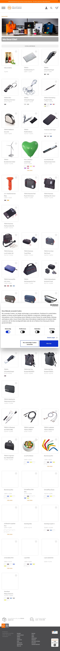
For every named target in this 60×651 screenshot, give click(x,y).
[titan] (11, 286)
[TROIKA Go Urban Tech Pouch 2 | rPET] (30, 299)
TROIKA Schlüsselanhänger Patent (29, 100)
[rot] (28, 166)
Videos (18, 636)
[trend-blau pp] (11, 530)
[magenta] (28, 168)
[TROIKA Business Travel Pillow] (30, 240)
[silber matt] (25, 104)
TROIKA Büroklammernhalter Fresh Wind (9, 162)
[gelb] (31, 166)
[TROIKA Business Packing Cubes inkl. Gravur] (10, 213)
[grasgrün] (34, 496)
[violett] (25, 168)
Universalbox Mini (9, 557)
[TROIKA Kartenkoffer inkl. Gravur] (10, 269)
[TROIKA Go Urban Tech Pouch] (50, 240)
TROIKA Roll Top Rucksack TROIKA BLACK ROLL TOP (48, 371)
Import (18, 638)
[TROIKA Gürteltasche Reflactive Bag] (50, 299)
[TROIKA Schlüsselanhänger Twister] (50, 57)
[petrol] (31, 496)
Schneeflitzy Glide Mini (29, 490)
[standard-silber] (48, 498)
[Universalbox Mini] (10, 547)
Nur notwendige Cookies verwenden (29, 343)
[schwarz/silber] (45, 74)
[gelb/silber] (45, 106)
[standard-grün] (25, 464)
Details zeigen (51, 337)
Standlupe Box (28, 523)
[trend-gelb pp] (14, 530)
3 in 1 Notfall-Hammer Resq (10, 195)
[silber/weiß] (48, 106)
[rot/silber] (54, 104)
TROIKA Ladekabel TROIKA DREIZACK (49, 428)
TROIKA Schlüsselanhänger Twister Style (9, 371)
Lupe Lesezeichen (48, 557)
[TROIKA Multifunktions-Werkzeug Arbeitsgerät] (30, 119)
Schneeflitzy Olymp (49, 489)
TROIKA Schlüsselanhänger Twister (49, 70)
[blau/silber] (51, 104)
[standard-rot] (34, 462)
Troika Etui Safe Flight (50, 129)
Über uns (19, 645)
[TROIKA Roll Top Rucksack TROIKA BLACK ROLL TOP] (50, 359)
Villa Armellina (8, 67)
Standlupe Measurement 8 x (8, 592)
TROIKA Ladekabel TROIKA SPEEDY (29, 428)
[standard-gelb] (31, 462)
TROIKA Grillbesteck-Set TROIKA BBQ (9, 428)
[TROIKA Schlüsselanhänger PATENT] (30, 87)
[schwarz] (45, 104)
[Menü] (57, 639)
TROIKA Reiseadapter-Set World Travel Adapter (50, 281)
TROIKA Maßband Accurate (9, 130)
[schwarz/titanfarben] (5, 104)
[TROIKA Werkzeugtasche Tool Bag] (30, 269)
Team (33, 635)
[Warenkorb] (56, 8)
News (33, 636)
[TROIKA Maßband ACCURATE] (10, 119)
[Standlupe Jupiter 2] (50, 513)
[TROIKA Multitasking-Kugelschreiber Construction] (50, 87)
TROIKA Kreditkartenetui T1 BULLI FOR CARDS (29, 70)
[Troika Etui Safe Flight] (50, 119)
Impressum (19, 642)
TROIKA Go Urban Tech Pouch (49, 252)
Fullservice (19, 639)
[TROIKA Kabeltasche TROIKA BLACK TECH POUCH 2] (10, 389)
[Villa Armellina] (10, 57)
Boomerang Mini (48, 455)
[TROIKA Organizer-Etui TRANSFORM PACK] (10, 445)
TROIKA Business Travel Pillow (28, 252)
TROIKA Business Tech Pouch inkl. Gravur (30, 195)
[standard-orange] (48, 464)
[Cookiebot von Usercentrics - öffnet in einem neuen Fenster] (51, 305)
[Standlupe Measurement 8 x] (10, 581)
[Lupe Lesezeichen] (50, 547)
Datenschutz (20, 644)
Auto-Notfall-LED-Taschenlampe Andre (49, 161)
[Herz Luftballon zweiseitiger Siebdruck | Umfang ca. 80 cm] (30, 149)
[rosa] (34, 166)
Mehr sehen (29, 170)
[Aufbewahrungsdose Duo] (10, 513)
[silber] (48, 104)
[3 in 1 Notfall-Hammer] (10, 183)
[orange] (8, 200)
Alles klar (48, 343)
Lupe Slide (27, 557)
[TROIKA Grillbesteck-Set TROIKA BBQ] (10, 417)
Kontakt (19, 633)
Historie (33, 633)
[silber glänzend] (28, 104)
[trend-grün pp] (5, 532)
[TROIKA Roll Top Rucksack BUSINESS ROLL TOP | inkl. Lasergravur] (30, 359)
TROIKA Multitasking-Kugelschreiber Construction (49, 100)
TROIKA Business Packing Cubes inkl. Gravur (9, 226)
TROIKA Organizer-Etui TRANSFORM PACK (9, 458)
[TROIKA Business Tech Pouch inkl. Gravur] (30, 183)
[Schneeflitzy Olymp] (50, 479)
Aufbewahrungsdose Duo (9, 524)
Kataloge (34, 639)
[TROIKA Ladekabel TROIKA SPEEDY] (30, 417)
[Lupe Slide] (30, 547)
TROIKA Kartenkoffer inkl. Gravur (9, 280)
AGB (18, 641)
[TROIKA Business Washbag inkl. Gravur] (50, 183)
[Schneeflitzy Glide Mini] (30, 479)
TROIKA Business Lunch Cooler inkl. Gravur (9, 253)
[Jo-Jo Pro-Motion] (30, 445)
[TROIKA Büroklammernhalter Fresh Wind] (10, 149)
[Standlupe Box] (30, 513)
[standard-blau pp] (28, 462)
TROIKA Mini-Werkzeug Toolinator (9, 99)
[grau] (48, 136)
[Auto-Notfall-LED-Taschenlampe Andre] (50, 149)
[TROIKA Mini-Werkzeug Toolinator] (10, 87)
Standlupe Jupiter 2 (49, 523)
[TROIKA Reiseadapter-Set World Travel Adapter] (50, 269)
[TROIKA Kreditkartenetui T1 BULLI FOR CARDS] (30, 57)
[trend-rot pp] (8, 532)
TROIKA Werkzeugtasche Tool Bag (29, 281)
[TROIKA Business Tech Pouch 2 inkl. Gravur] (10, 299)
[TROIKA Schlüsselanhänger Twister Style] (10, 359)
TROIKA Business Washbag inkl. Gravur (49, 195)
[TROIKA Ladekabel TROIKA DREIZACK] (50, 417)
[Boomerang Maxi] (10, 479)
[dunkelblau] (51, 136)
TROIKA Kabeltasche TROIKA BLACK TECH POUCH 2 (9, 401)
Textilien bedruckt (36, 644)
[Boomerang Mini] (50, 445)
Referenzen (34, 638)
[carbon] (48, 74)
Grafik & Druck (20, 635)
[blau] (14, 286)
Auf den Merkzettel (16, 51)
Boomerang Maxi (8, 489)
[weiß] (25, 166)
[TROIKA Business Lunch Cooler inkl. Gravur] (10, 240)
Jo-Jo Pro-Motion (28, 455)
